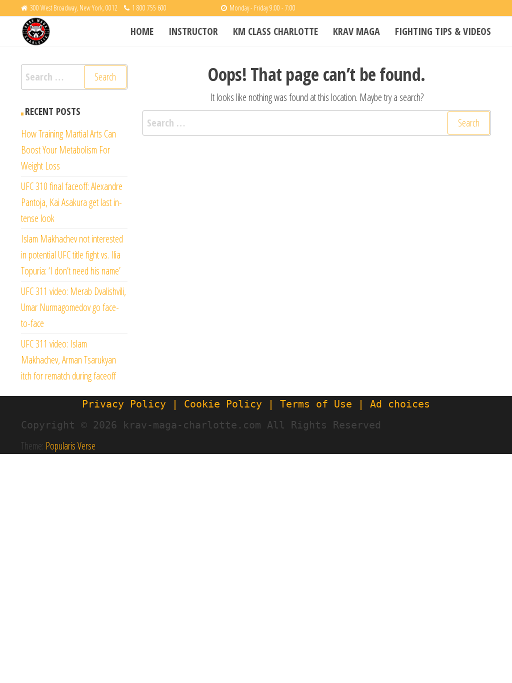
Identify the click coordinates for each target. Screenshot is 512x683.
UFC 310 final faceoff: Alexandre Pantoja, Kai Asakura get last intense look (71, 202)
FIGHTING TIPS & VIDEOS (443, 31)
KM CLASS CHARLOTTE (275, 31)
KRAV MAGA (356, 31)
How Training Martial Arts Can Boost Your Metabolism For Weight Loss (68, 149)
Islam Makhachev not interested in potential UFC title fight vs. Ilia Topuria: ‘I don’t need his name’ (72, 255)
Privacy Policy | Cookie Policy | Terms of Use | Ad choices (256, 404)
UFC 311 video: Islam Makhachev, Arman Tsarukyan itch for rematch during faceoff (68, 359)
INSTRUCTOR (193, 31)
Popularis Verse (71, 445)
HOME (142, 31)
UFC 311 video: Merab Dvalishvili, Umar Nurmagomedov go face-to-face (73, 307)
